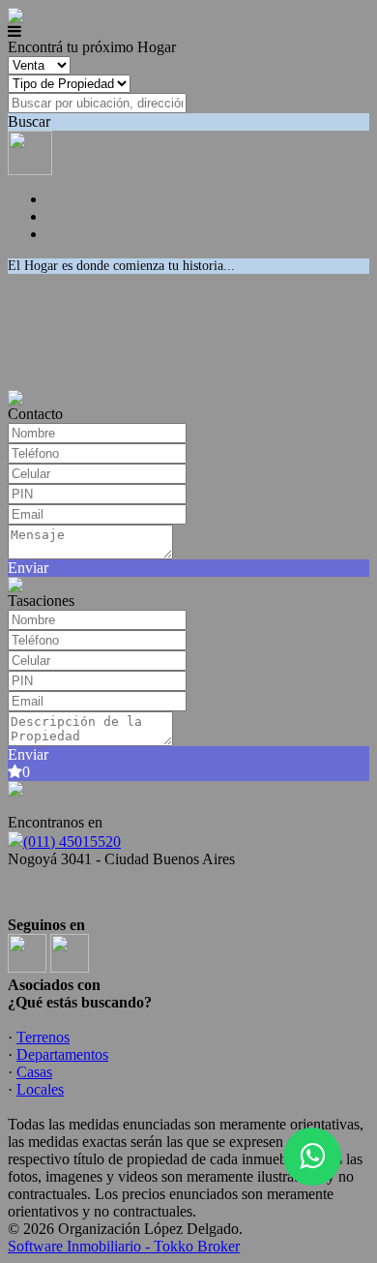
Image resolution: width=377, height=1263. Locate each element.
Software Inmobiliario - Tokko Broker (124, 1246)
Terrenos (43, 1037)
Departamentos (62, 1054)
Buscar (29, 121)
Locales (40, 1089)
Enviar (28, 567)
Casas (34, 1072)
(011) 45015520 (72, 841)
